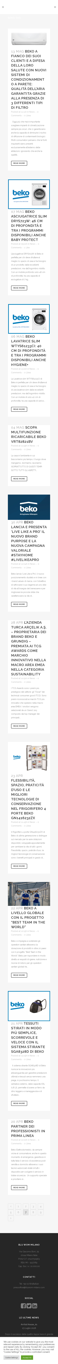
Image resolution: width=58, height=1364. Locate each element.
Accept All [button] (27, 1358)
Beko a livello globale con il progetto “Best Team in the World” (28, 917)
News (32, 112)
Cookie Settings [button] (11, 1358)
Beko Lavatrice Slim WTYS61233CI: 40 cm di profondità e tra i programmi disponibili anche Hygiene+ (28, 350)
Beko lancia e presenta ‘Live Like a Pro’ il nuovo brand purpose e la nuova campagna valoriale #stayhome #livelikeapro (29, 541)
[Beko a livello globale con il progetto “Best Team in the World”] (29, 894)
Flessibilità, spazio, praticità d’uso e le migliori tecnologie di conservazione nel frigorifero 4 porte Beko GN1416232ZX (28, 799)
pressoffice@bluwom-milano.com (29, 1287)
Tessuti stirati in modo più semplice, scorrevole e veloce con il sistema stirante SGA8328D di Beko (28, 1037)
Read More (19, 163)
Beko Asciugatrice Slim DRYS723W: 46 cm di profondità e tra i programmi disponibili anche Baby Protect (29, 226)
